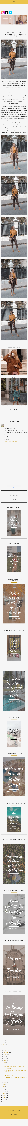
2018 (4, 1089)
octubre (6, 1050)
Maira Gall (14, 1114)
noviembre (6, 1048)
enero (5, 1082)
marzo (5, 1065)
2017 (4, 1091)
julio (5, 1056)
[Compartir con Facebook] (14, 409)
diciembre (6, 1046)
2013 (4, 1099)
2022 (4, 1042)
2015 (4, 1095)
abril (5, 1062)
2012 (4, 1101)
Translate (18, 488)
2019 (4, 1086)
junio (5, 1058)
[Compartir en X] (12, 409)
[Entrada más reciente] (1, 471)
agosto (5, 1054)
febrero (6, 1080)
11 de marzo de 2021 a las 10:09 (16, 425)
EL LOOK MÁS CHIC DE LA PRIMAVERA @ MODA (15, 1077)
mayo (5, 1060)
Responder (7, 444)
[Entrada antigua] (26, 471)
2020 (4, 1084)
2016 (4, 1093)
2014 (4, 1097)
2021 (4, 1044)
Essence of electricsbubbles (11, 441)
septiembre (6, 1052)
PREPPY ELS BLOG (16, 1110)
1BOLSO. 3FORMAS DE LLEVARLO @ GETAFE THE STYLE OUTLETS (14, 376)
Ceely (6, 425)
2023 (4, 1040)
